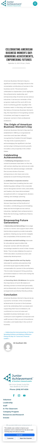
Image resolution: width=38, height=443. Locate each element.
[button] (35, 3)
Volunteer (7, 400)
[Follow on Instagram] (19, 395)
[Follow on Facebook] (13, 395)
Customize (10, 438)
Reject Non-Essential (26, 438)
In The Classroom (10, 409)
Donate (6, 418)
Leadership (8, 403)
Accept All (19, 435)
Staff (5, 406)
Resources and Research (13, 415)
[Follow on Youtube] (24, 395)
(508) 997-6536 (22, 389)
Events (28, 63)
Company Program (11, 412)
